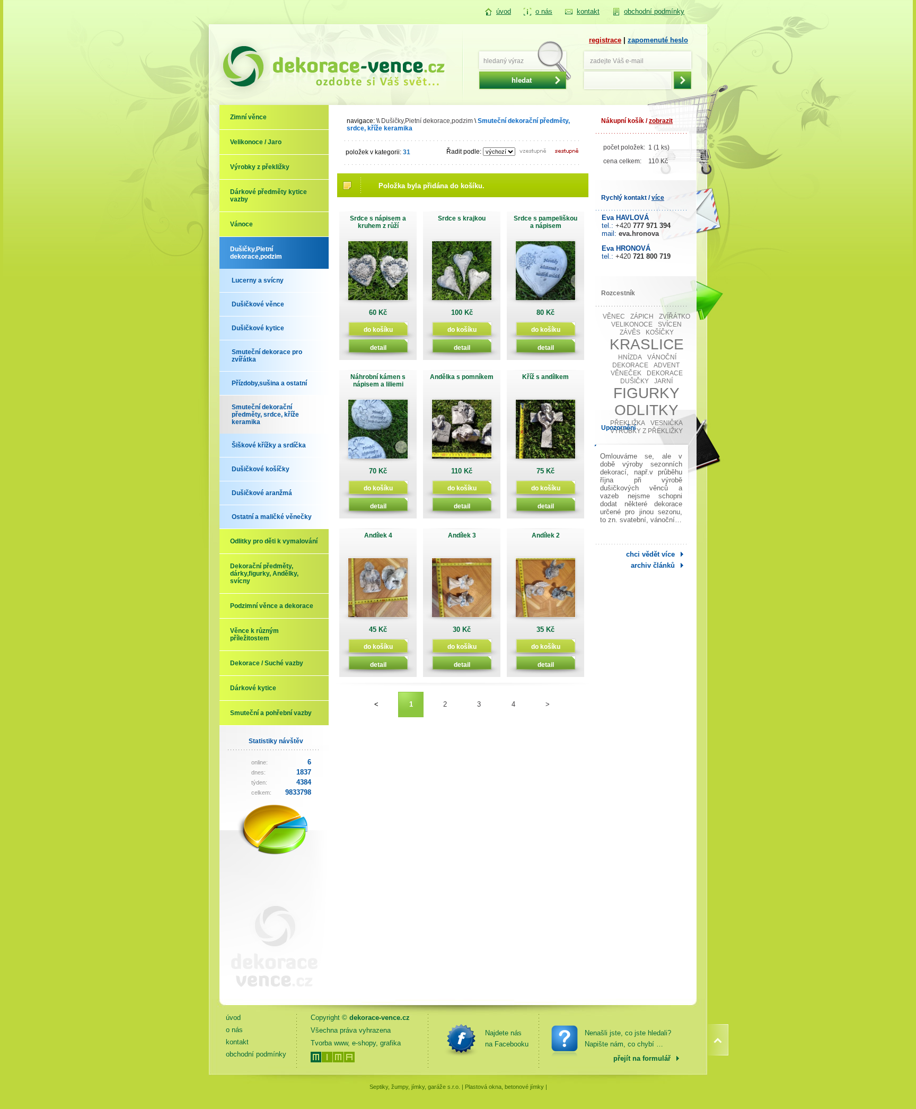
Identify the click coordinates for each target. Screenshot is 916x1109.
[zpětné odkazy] (270, 995)
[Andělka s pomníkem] (461, 433)
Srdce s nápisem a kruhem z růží (378, 222)
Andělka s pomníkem (462, 377)
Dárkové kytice (253, 688)
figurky (646, 393)
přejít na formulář (642, 1058)
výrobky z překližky (646, 431)
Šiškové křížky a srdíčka (269, 445)
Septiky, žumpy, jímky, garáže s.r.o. (414, 1087)
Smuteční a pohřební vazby (271, 713)
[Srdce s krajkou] (461, 274)
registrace (605, 40)
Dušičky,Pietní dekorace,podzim (256, 252)
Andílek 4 (378, 535)
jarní (663, 381)
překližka (627, 423)
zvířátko (674, 316)
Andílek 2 (546, 535)
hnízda (630, 357)
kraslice (647, 344)
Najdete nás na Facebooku (507, 1038)
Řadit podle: (463, 151)
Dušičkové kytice (258, 328)
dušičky (634, 381)
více (657, 197)
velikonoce (632, 324)
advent (667, 365)
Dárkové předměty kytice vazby (268, 195)
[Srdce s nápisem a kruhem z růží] (378, 274)
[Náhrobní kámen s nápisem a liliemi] (378, 433)
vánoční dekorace (644, 361)
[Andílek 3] (461, 591)
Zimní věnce (248, 117)
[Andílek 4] (378, 591)
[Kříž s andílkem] (545, 433)
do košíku (378, 329)
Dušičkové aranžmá (262, 493)
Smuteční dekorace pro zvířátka (267, 355)
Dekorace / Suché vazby (266, 663)
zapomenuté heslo (658, 40)
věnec (614, 316)
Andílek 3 (462, 535)
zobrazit (661, 121)
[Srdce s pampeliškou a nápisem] (545, 274)
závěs (630, 332)
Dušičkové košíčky (260, 469)
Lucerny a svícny (258, 280)
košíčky (660, 332)
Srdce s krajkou (462, 218)
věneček (626, 373)
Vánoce (241, 224)
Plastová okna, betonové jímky (504, 1087)
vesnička (666, 423)
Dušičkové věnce (258, 304)
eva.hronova (639, 233)
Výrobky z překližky (259, 167)
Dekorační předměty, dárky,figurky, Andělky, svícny (264, 573)
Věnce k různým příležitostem (254, 634)
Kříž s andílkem (545, 377)
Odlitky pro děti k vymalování (274, 541)
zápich (642, 316)
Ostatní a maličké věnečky (272, 517)
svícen (670, 324)
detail (378, 347)
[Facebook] (461, 1038)
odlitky (646, 410)
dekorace (665, 373)
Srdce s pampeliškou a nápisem (545, 222)
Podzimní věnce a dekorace (271, 606)
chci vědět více (650, 554)
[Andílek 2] (545, 591)
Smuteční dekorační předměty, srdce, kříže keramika (265, 414)
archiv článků (653, 565)
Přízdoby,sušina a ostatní (269, 383)
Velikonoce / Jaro (255, 142)
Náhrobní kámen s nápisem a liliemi (378, 380)
